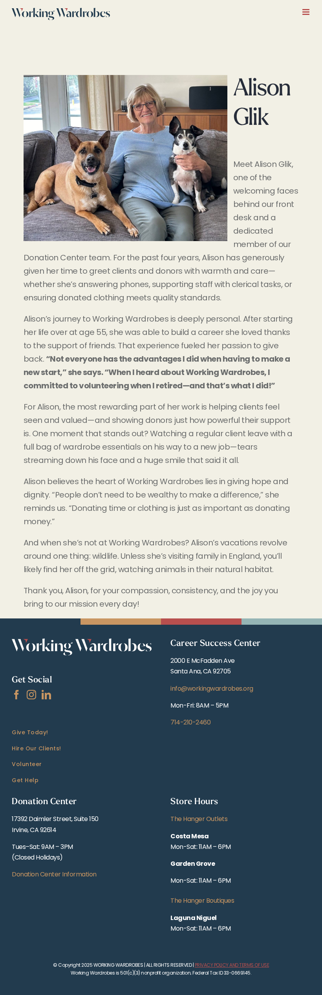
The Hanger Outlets (198, 818)
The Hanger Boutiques (202, 900)
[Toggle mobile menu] (306, 12)
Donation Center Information (54, 874)
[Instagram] (31, 694)
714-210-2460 (190, 722)
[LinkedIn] (46, 694)
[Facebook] (16, 694)
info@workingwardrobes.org (211, 688)
